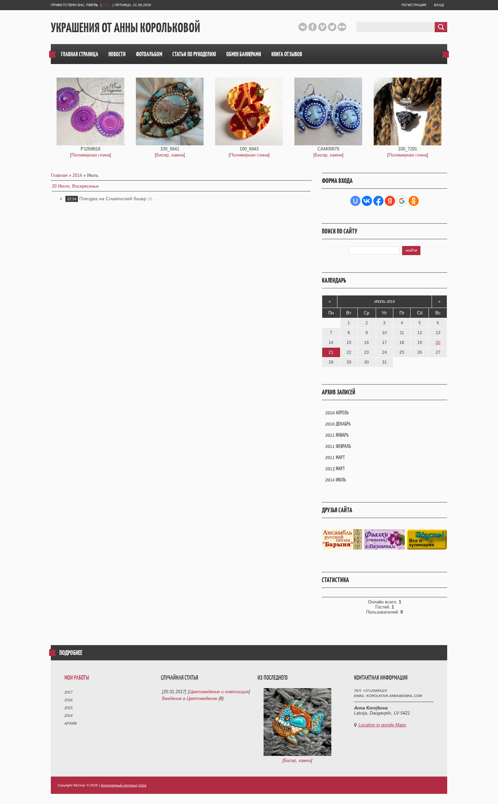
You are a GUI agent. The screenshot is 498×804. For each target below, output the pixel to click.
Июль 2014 (384, 302)
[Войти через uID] (355, 201)
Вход (439, 5)
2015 (68, 708)
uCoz (142, 785)
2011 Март (335, 457)
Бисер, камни (170, 155)
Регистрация (413, 5)
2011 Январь (337, 435)
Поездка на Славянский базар (112, 198)
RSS (106, 5)
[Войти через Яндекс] (390, 201)
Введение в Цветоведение (189, 698)
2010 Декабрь (338, 423)
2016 (68, 700)
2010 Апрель (337, 412)
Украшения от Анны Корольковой (125, 27)
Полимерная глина (90, 155)
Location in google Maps (382, 724)
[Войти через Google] (401, 200)
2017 (68, 692)
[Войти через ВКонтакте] (367, 201)
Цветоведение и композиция (219, 691)
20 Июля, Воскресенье (75, 186)
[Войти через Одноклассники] (414, 201)
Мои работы (76, 677)
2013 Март (335, 468)
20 (438, 342)
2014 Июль (335, 479)
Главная (59, 175)
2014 (77, 175)
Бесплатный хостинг (119, 785)
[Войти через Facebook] (378, 201)
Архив (70, 723)
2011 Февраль (338, 446)
